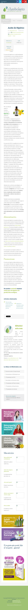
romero (13, 246)
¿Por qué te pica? (8, 482)
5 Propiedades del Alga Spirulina (12, 386)
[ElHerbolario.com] (14, 9)
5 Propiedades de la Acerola (11, 389)
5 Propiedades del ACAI (10, 377)
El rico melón (7, 505)
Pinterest (23, 1)
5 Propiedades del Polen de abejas (12, 383)
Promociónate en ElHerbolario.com (13, 374)
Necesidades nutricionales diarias (12, 380)
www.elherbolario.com (13, 358)
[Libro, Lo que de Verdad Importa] (14, 567)
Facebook (17, 1)
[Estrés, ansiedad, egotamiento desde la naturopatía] (12, 442)
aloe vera (8, 241)
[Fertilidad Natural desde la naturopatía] (12, 534)
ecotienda (13, 288)
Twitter (20, 1)
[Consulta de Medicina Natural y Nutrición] (12, 415)
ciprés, (5, 246)
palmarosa (6, 227)
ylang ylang (17, 225)
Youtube (25, 1)
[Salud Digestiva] (12, 521)
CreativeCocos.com (16, 600)
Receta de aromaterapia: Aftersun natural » (13, 398)
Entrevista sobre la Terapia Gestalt (13, 371)
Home (14, 20)
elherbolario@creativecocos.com (11, 359)
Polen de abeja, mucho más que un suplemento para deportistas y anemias (9, 305)
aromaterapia (19, 20)
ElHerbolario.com (13, 30)
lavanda (9, 246)
